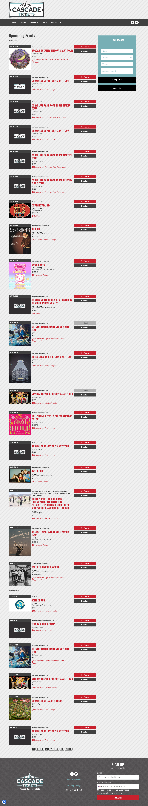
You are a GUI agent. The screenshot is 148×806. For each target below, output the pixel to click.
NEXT (68, 749)
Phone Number (104, 782)
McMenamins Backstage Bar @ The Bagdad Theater (51, 60)
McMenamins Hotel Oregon (44, 366)
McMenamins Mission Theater (45, 403)
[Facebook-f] (132, 22)
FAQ (80, 789)
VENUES (33, 22)
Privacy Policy (73, 786)
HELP (45, 22)
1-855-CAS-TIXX (73, 779)
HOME (14, 22)
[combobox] (100, 786)
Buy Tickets (85, 46)
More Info (84, 51)
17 (51, 749)
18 (57, 749)
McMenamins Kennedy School (45, 518)
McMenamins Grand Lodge (44, 90)
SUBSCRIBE (118, 797)
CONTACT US (56, 22)
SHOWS (23, 22)
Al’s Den (36, 216)
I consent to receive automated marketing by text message (113, 791)
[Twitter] (137, 22)
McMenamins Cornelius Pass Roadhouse (49, 117)
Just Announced (109, 71)
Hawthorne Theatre (41, 275)
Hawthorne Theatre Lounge (44, 240)
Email (99, 773)
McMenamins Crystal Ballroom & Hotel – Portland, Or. (49, 340)
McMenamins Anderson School (45, 630)
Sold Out (85, 323)
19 (62, 749)
